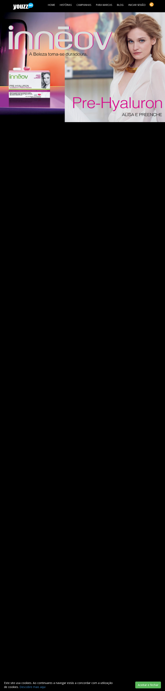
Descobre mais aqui (32, 687)
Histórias (66, 5)
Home (51, 5)
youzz (23, 6)
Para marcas (104, 5)
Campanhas (83, 5)
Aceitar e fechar (148, 685)
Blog (120, 5)
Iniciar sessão (137, 5)
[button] (151, 4)
